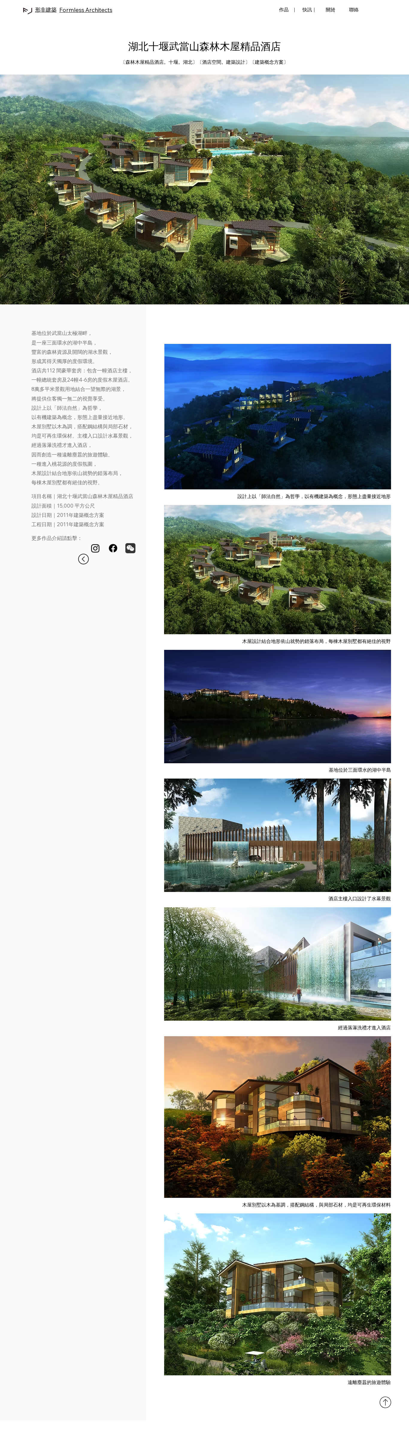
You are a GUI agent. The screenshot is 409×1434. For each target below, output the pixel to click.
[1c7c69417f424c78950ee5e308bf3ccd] (130, 548)
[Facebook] (113, 548)
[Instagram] (95, 548)
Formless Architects (85, 9)
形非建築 (46, 9)
